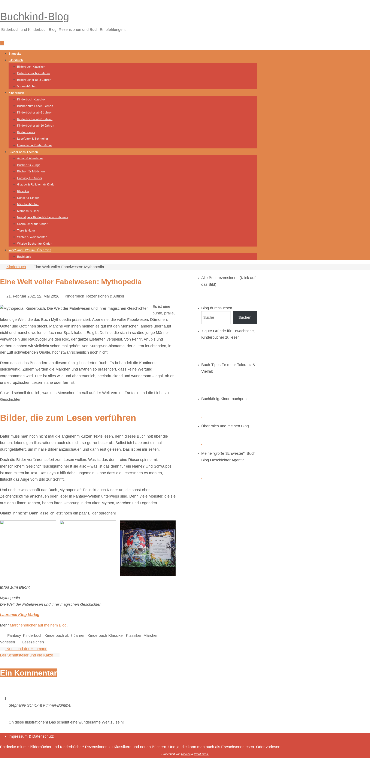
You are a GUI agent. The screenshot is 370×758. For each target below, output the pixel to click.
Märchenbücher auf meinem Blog (38, 625)
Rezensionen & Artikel (105, 296)
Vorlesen (7, 642)
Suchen (244, 317)
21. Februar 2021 (21, 296)
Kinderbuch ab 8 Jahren (65, 635)
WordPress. (201, 754)
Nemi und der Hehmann (26, 649)
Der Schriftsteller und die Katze (27, 655)
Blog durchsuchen (216, 308)
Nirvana (186, 754)
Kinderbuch (16, 267)
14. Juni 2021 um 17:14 (29, 712)
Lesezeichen (33, 642)
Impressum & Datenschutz (31, 736)
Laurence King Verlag (19, 615)
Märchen (150, 635)
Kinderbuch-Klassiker (106, 635)
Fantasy (14, 635)
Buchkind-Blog (34, 16)
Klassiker (133, 635)
